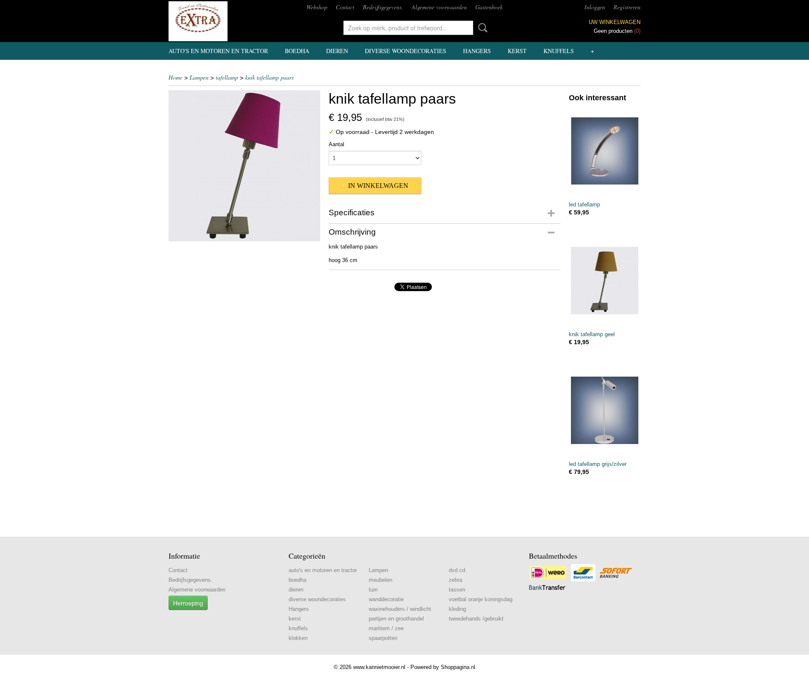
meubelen (380, 580)
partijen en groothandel (396, 618)
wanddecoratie (386, 599)
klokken (298, 638)
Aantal (336, 144)
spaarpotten (383, 638)
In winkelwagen (378, 185)
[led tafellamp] (604, 150)
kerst (517, 51)
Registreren (626, 7)
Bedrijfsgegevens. (383, 7)
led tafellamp (584, 204)
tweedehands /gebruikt (476, 618)
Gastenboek (489, 7)
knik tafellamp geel (592, 334)
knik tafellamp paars (269, 77)
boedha (297, 51)
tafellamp (227, 77)
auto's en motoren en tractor (218, 51)
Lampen (199, 77)
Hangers (477, 51)
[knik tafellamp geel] (604, 280)
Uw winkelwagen (614, 22)
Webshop (316, 7)
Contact (345, 7)
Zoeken (481, 27)
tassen (457, 589)
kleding (457, 609)
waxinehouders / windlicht (400, 609)
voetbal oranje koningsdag (480, 599)
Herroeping (188, 603)
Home (175, 77)
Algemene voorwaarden (439, 7)
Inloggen (594, 7)
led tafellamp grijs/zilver (598, 464)
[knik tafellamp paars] (244, 165)
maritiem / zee (386, 628)
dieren (337, 51)
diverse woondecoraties (405, 51)
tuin (373, 589)
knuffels (559, 51)
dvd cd (457, 570)
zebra (455, 580)
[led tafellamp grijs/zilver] (604, 410)
